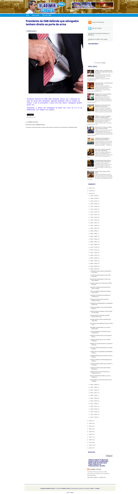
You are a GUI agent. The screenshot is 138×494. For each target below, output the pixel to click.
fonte (92, 488)
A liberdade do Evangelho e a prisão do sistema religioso (102, 139)
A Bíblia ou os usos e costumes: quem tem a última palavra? (103, 117)
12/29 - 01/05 (93, 195)
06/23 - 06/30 (93, 258)
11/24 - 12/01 (93, 209)
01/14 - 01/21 (93, 414)
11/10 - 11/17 (93, 214)
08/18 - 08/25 (93, 236)
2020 (90, 429)
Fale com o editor (47, 15)
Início (27, 15)
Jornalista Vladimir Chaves (47, 488)
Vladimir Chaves (95, 469)
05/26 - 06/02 (93, 269)
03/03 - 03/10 (93, 395)
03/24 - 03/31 (93, 387)
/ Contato (97, 488)
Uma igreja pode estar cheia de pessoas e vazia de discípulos (103, 161)
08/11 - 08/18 (93, 239)
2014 (90, 445)
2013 (90, 448)
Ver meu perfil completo (96, 477)
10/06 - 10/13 (93, 228)
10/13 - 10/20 (93, 225)
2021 (90, 426)
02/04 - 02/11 (93, 406)
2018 (90, 434)
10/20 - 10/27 (93, 222)
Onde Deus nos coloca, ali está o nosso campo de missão (103, 128)
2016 (90, 439)
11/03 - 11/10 (93, 217)
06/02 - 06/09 (93, 266)
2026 (90, 188)
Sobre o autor (35, 15)
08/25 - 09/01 (93, 233)
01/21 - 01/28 (93, 411)
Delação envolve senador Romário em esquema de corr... (100, 372)
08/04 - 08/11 (93, 241)
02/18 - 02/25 (93, 401)
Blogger (104, 62)
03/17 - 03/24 (93, 390)
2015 (90, 442)
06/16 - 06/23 (93, 260)
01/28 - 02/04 (93, 409)
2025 (90, 190)
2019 (90, 431)
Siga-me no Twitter (97, 28)
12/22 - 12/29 (93, 198)
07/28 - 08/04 (93, 244)
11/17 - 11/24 (93, 212)
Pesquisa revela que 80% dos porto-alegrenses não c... (99, 300)
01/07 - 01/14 (93, 417)
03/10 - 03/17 (93, 392)
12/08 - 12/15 (93, 203)
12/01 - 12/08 (93, 206)
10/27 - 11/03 (93, 220)
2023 (90, 420)
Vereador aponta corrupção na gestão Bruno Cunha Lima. (99, 316)
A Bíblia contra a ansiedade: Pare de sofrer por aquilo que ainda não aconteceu (104, 72)
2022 (90, 423)
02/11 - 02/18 (93, 403)
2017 (90, 437)
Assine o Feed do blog (98, 22)
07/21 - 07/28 (93, 247)
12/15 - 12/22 (93, 201)
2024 (90, 193)
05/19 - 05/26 (93, 384)
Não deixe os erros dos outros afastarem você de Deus (102, 105)
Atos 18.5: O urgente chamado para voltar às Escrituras (102, 150)
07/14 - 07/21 (93, 250)
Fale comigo (104, 39)
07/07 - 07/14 (93, 252)
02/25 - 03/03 (93, 398)
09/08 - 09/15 (93, 231)
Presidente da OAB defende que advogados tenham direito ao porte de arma (52, 22)
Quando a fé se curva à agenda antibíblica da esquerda (103, 94)
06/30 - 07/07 (93, 255)
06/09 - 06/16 (93, 263)
